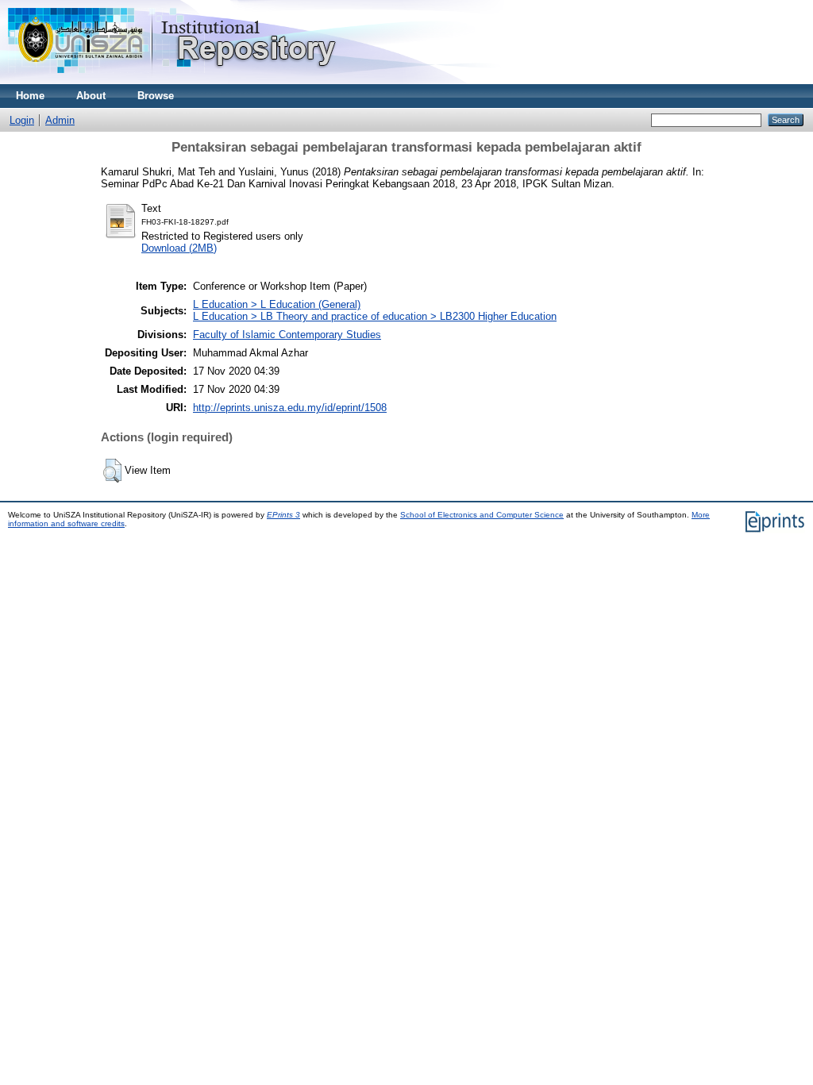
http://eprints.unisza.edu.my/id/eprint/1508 (290, 408)
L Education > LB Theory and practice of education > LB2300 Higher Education (375, 316)
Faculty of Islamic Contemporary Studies (287, 335)
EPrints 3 (283, 514)
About (91, 96)
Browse (155, 96)
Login (22, 120)
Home (30, 96)
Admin (60, 120)
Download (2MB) (179, 248)
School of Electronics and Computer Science (482, 514)
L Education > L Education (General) (276, 304)
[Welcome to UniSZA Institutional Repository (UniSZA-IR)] (173, 81)
